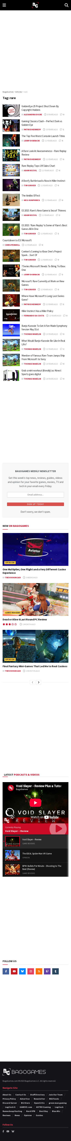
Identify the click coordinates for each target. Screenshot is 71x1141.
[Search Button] (66, 5)
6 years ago (52, 114)
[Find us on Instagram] (30, 971)
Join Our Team (56, 1094)
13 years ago (55, 315)
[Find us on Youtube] (14, 971)
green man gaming (58, 1103)
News (17, 1115)
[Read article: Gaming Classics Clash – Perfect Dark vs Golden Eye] (11, 125)
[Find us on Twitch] (47, 971)
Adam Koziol (30, 170)
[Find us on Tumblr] (55, 971)
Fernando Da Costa (34, 315)
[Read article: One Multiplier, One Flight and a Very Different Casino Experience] (35, 549)
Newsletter (39, 1098)
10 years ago (51, 129)
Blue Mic (56, 1111)
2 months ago (33, 671)
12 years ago (50, 274)
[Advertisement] (35, 49)
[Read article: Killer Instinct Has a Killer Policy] (11, 315)
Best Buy (43, 1111)
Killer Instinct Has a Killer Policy (37, 311)
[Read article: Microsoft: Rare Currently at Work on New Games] (11, 285)
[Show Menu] (4, 5)
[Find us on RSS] (39, 971)
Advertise (25, 1098)
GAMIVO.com (26, 1107)
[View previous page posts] (32, 682)
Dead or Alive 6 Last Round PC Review (25, 619)
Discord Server (10, 1103)
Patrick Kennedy (32, 129)
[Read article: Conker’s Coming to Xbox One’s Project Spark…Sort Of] (11, 256)
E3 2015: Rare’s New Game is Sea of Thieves (44, 210)
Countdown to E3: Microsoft (17, 240)
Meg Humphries (32, 200)
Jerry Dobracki (32, 140)
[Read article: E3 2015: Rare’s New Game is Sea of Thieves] (11, 215)
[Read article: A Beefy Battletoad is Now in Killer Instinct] (11, 185)
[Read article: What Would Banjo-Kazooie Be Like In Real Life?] (11, 345)
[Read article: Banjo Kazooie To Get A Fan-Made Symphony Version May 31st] (11, 330)
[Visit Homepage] (35, 5)
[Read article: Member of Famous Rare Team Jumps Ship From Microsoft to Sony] (11, 360)
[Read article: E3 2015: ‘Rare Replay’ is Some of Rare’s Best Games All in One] (11, 229)
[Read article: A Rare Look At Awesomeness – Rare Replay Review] (11, 155)
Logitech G (10, 1107)
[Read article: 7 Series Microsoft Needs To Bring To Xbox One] (11, 270)
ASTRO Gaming (43, 1107)
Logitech (59, 1107)
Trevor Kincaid (13, 577)
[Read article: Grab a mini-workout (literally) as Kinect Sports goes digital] (11, 375)
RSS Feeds (54, 1098)
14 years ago (52, 363)
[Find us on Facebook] (6, 971)
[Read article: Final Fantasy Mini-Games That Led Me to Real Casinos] (35, 646)
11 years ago (50, 140)
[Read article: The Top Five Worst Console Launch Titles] (11, 140)
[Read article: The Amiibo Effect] (11, 200)
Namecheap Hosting (12, 1111)
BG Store (25, 1103)
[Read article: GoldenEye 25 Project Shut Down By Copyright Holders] (11, 110)
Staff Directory (37, 1094)
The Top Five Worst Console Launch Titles (43, 136)
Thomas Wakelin (32, 334)
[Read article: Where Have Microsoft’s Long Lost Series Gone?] (11, 300)
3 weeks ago (32, 577)
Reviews (7, 1115)
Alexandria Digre (33, 114)
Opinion (10, 562)
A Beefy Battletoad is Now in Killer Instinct (43, 180)
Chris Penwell (12, 245)
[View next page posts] (38, 682)
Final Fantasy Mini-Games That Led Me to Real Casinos (35, 666)
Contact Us (20, 1094)
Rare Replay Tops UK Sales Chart (38, 165)
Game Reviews (13, 612)
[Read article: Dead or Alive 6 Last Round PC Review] (35, 599)
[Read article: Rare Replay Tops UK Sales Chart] (11, 170)
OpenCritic (39, 1103)
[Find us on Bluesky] (22, 971)
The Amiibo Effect (31, 195)
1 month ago (29, 624)
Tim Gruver (30, 185)
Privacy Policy (9, 1098)
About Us (7, 1094)
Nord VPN (30, 1111)
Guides (39, 1115)
